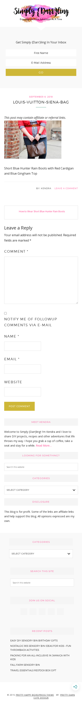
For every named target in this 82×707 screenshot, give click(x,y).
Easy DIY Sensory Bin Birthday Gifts (34, 640)
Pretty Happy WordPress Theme (35, 695)
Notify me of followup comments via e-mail (30, 322)
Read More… (44, 445)
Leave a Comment (66, 188)
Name (11, 336)
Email (12, 359)
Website (13, 382)
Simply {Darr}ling (41, 13)
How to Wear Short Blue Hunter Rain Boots (42, 211)
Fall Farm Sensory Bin (25, 664)
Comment (16, 251)
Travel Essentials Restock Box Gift (33, 670)
